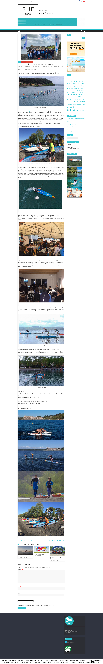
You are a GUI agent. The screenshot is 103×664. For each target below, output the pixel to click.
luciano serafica (48, 67)
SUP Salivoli (72, 108)
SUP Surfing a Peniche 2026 (72, 131)
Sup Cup (37, 111)
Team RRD (79, 110)
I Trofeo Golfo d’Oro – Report (56, 558)
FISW (19, 67)
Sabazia (34, 111)
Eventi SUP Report (30, 61)
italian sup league (72, 94)
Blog (22, 31)
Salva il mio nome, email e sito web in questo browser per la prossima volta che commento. (36, 605)
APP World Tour (72, 78)
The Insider (28, 66)
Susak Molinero (72, 110)
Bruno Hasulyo (82, 78)
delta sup (79, 86)
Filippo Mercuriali (71, 90)
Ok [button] (92, 662)
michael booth (79, 99)
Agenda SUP (28, 31)
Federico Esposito (60, 66)
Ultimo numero (37, 31)
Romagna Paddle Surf (79, 104)
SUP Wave (78, 107)
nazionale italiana (21, 69)
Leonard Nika (42, 67)
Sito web (19, 599)
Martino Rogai (59, 67)
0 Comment (43, 66)
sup (80, 106)
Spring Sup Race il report (25, 540)
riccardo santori (35, 69)
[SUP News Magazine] (51, 4)
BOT (78, 78)
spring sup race (76, 106)
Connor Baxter (69, 86)
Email (19, 593)
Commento (20, 569)
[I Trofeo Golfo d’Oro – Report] (57, 546)
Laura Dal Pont (37, 67)
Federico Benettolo (74, 88)
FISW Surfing (22, 67)
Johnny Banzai (82, 94)
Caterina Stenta (49, 66)
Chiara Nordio (54, 66)
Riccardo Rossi (71, 104)
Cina (78, 81)
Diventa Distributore (53, 31)
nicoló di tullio (27, 69)
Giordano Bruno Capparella (29, 67)
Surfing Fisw (82, 107)
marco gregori (53, 67)
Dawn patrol (74, 86)
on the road (71, 102)
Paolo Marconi (79, 102)
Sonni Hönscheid (70, 106)
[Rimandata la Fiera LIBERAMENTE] (41, 546)
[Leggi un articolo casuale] (84, 31)
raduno (31, 69)
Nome (19, 586)
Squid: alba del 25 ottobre (24, 556)
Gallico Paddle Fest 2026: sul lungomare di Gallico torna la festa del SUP (48, 1)
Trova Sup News (63, 31)
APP (67, 78)
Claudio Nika (80, 84)
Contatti (70, 31)
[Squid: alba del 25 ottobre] (25, 546)
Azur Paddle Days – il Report (57, 540)
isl (82, 92)
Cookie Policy (97, 662)
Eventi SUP (23, 61)
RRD (84, 104)
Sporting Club (29, 111)
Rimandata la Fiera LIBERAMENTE (39, 554)
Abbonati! (44, 31)
